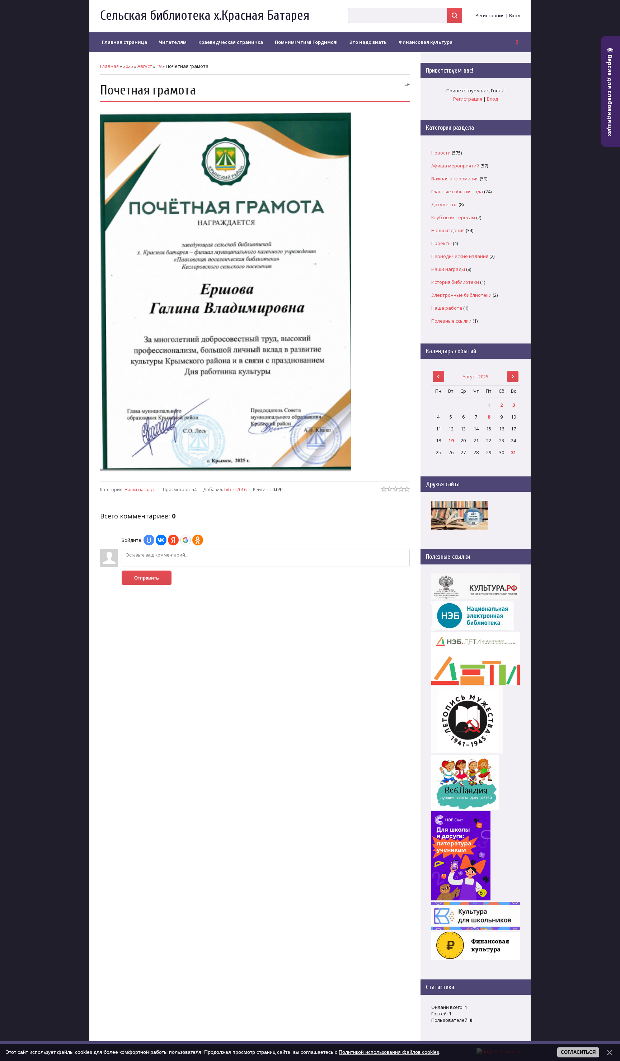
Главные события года (457, 191)
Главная (109, 66)
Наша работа (446, 308)
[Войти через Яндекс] (173, 540)
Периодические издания (459, 256)
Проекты (441, 243)
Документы (444, 204)
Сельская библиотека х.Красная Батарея (204, 15)
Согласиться (578, 1052)
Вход (514, 15)
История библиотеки (455, 282)
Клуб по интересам (453, 217)
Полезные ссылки (451, 321)
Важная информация (455, 178)
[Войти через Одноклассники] (197, 540)
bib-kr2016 (235, 489)
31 (513, 452)
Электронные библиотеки (461, 295)
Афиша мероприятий (455, 165)
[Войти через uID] (149, 540)
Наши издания (448, 230)
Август (144, 66)
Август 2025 (475, 376)
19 (158, 66)
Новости (441, 152)
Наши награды (140, 489)
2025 (128, 66)
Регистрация (489, 15)
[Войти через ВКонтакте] (161, 540)
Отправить (146, 578)
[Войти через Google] (185, 540)
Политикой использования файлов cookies (389, 1052)
